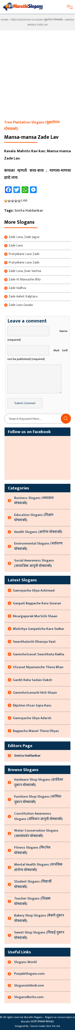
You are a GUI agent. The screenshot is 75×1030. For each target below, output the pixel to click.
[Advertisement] (37, 79)
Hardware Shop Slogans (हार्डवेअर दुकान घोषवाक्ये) (38, 782)
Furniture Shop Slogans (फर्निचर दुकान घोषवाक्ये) (37, 799)
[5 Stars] (19, 201)
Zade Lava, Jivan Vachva (25, 271)
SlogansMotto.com (29, 997)
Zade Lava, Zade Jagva (24, 237)
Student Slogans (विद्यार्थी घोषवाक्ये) (32, 884)
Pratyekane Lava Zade (24, 254)
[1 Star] (6, 201)
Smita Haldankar (28, 210)
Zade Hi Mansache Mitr (25, 279)
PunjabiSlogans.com (29, 974)
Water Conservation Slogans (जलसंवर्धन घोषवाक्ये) (36, 833)
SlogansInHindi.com (29, 985)
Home (4, 19)
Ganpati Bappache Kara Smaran (37, 603)
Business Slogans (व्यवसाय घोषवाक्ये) (34, 500)
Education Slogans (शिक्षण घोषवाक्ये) (33, 517)
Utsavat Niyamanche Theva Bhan (38, 667)
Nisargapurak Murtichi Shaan (35, 616)
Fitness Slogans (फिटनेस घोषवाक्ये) (32, 850)
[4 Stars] (16, 201)
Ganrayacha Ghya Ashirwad (34, 590)
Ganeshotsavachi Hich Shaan (35, 693)
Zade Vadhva (17, 288)
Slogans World (25, 962)
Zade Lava (16, 245)
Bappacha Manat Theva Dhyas (36, 731)
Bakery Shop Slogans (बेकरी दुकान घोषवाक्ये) (39, 918)
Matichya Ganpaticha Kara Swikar (38, 629)
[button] (66, 419)
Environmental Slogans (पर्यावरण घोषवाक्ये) (38, 546)
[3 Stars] (12, 201)
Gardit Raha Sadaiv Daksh (32, 680)
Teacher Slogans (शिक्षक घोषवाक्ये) (32, 901)
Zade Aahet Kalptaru (23, 296)
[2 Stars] (9, 201)
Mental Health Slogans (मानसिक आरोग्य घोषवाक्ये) (38, 867)
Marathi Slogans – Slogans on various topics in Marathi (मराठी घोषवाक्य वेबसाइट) (48, 1019)
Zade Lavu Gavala (21, 305)
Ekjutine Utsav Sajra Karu (32, 705)
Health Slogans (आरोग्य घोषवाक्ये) (38, 532)
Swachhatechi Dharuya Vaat (34, 642)
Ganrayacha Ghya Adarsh (32, 718)
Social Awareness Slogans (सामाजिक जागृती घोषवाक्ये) (34, 563)
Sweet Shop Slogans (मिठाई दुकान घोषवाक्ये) (39, 935)
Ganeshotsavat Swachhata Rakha (38, 654)
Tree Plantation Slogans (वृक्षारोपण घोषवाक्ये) (36, 19)
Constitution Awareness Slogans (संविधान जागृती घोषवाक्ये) (38, 816)
